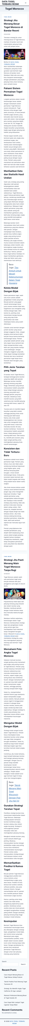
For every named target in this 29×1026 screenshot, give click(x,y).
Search (4, 961)
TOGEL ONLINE (7, 17)
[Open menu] (25, 3)
